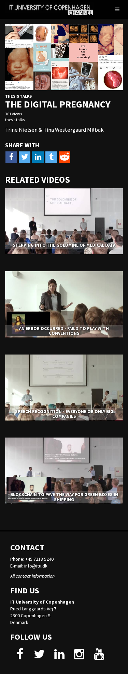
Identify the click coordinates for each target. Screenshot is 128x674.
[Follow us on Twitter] (39, 657)
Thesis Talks (18, 96)
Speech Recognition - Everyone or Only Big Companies (64, 414)
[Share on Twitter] (24, 157)
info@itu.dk (35, 566)
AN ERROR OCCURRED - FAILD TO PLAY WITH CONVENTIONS (64, 331)
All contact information (32, 576)
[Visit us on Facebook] (19, 657)
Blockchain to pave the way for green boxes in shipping (64, 497)
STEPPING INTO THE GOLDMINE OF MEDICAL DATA (64, 245)
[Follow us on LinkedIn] (59, 657)
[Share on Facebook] (11, 157)
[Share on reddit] (64, 157)
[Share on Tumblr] (51, 157)
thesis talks (15, 119)
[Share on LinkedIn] (38, 157)
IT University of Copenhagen (42, 602)
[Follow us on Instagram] (79, 657)
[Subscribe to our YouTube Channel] (98, 657)
